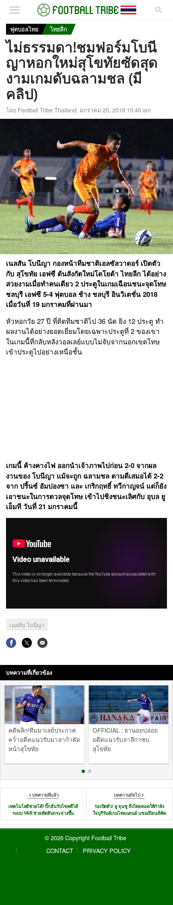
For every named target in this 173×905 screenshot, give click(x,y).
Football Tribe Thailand (47, 110)
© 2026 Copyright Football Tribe (85, 837)
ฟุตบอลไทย (24, 29)
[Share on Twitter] (27, 642)
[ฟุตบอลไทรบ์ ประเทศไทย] (86, 10)
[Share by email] (42, 642)
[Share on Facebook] (11, 642)
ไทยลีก (58, 29)
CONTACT (59, 850)
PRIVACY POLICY (107, 850)
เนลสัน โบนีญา (27, 625)
